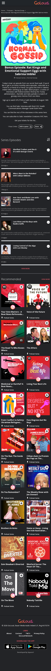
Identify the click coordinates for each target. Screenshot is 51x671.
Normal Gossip (19, 10)
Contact (18, 633)
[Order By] (48, 139)
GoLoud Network (25, 636)
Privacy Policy (39, 633)
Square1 (31, 652)
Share (37, 126)
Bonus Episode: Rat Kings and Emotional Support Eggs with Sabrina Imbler (24, 12)
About (9, 633)
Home (3, 10)
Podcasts (10, 10)
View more (25, 268)
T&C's (28, 633)
